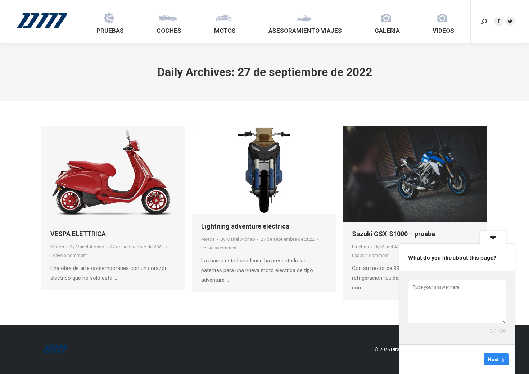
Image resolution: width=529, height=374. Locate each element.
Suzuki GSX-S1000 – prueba (393, 234)
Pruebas (360, 246)
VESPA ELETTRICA (78, 234)
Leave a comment (68, 255)
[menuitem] (110, 21)
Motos (57, 246)
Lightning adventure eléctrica (245, 226)
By (86, 246)
